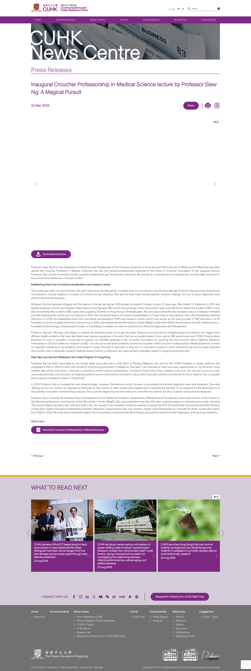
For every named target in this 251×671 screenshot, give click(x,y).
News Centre (97, 20)
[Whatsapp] (201, 110)
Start (215, 122)
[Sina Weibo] (194, 110)
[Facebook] (168, 110)
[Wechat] (107, 596)
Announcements (65, 20)
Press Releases (51, 70)
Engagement (208, 20)
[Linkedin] (174, 110)
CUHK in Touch (85, 624)
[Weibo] (114, 596)
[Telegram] (188, 110)
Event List (139, 616)
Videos (180, 624)
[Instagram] (80, 596)
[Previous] (35, 183)
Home (38, 20)
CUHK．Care (210, 616)
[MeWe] (208, 110)
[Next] (215, 183)
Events (124, 20)
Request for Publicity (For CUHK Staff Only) (101, 636)
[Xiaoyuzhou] (130, 596)
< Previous (37, 455)
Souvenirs (181, 628)
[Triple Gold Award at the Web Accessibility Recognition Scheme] (170, 655)
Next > (216, 455)
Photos (180, 616)
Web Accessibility (69, 667)
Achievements (151, 20)
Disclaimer (52, 667)
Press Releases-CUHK (90, 616)
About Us (39, 616)
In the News (83, 628)
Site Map (98, 667)
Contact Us (86, 667)
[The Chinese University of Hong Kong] (45, 8)
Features (158, 620)
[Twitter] (181, 110)
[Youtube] (100, 596)
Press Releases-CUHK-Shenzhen (96, 620)
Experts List (83, 632)
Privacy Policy (38, 667)
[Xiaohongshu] (122, 597)
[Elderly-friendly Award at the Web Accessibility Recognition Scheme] (190, 655)
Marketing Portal (185, 636)
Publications (183, 632)
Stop (217, 122)
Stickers (180, 620)
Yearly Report (160, 616)
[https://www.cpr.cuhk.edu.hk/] (73, 8)
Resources (180, 20)
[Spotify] (136, 596)
